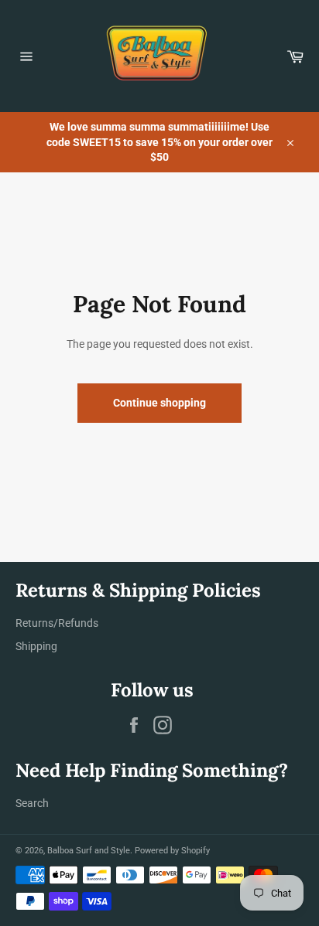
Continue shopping (159, 403)
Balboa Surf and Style (88, 851)
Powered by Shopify (172, 851)
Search (32, 803)
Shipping (36, 646)
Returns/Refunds (56, 623)
